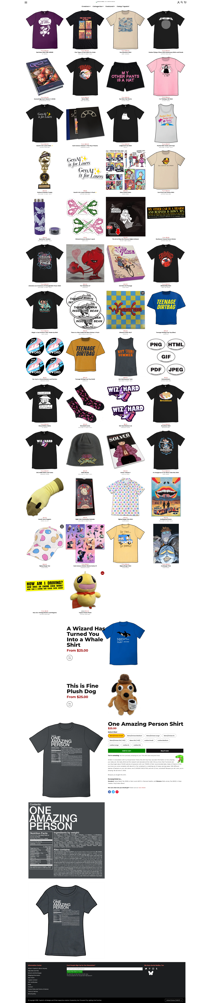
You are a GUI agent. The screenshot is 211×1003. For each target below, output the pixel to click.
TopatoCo (42, 1000)
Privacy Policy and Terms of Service (38, 989)
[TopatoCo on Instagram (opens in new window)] (153, 970)
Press (29, 984)
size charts (142, 787)
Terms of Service (33, 991)
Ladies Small (148, 740)
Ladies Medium (163, 740)
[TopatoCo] (105, 2)
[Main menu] (26, 2)
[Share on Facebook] (109, 791)
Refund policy (32, 994)
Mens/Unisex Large (153, 736)
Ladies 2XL (137, 745)
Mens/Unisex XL (169, 736)
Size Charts (31, 977)
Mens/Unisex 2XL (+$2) (117, 740)
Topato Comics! (32, 980)
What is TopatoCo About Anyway (37, 968)
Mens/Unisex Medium (134, 736)
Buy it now (165, 751)
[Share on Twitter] (113, 791)
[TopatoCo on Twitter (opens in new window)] (146, 970)
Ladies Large (114, 745)
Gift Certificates (32, 982)
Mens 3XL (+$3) (135, 740)
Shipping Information (34, 975)
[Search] (182, 2)
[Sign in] (178, 2)
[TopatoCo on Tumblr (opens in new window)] (156, 970)
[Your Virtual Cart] (185, 2)
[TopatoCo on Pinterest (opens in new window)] (149, 970)
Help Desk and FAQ (33, 971)
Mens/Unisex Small (116, 736)
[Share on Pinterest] (117, 791)
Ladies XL (126, 745)
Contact (30, 987)
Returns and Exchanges (34, 973)
